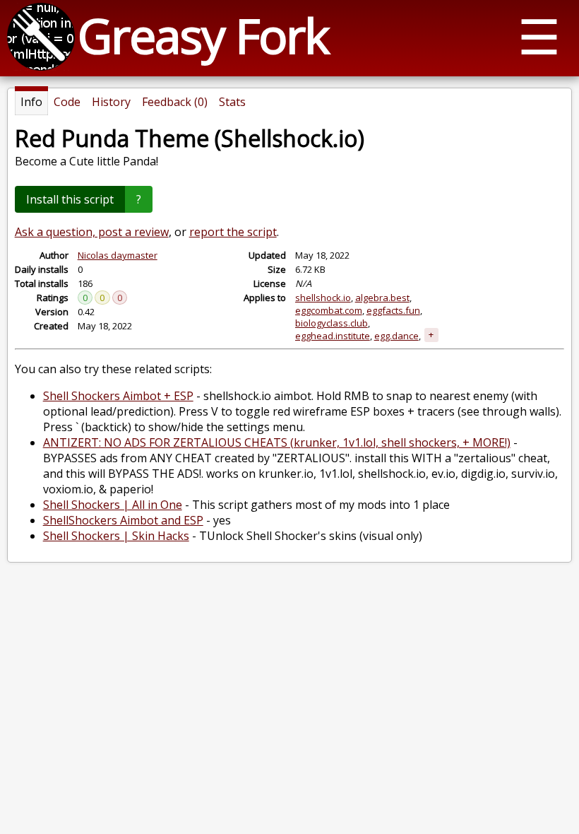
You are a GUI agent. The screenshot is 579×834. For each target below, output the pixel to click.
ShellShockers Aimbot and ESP (123, 520)
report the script (233, 232)
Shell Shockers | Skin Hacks (116, 536)
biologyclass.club (331, 323)
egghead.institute (332, 335)
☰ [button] (539, 36)
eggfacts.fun (393, 310)
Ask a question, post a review (92, 232)
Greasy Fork (203, 35)
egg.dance (396, 335)
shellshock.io (323, 297)
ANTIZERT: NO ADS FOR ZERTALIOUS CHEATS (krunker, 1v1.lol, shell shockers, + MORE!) (277, 442)
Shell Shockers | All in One (112, 504)
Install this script (70, 199)
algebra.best (382, 297)
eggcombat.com (328, 310)
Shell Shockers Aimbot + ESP (118, 396)
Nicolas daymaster (117, 255)
